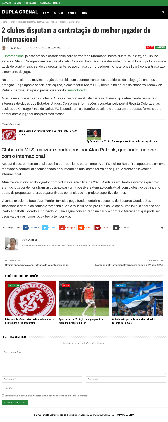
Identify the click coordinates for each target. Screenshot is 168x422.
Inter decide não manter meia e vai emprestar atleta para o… (47, 132)
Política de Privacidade (37, 3)
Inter (84, 12)
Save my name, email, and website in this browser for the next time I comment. (47, 396)
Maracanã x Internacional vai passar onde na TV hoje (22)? (129, 265)
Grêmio (72, 12)
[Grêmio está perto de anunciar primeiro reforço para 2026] (137, 298)
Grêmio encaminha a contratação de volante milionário (36, 265)
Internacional (14, 56)
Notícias (58, 12)
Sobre (56, 3)
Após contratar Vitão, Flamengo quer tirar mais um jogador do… (122, 141)
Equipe (17, 3)
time (69, 90)
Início (45, 12)
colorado (80, 90)
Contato (6, 3)
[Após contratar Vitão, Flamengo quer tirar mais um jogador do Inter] (94, 134)
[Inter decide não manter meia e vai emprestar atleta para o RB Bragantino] (9, 134)
